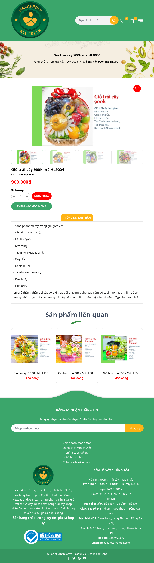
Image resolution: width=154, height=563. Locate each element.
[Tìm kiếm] (114, 20)
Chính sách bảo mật (77, 457)
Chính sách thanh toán (77, 443)
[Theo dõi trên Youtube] (84, 558)
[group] (77, 115)
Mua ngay (41, 196)
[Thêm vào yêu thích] (137, 88)
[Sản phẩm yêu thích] (122, 20)
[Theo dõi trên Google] (79, 558)
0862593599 (116, 538)
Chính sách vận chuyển (77, 447)
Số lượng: (18, 190)
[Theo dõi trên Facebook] (69, 558)
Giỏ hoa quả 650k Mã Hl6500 (122, 373)
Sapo (104, 553)
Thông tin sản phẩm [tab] (77, 217)
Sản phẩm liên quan (77, 314)
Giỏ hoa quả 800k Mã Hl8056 (32, 373)
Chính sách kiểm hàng (77, 462)
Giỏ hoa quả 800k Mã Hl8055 (77, 373)
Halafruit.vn (79, 553)
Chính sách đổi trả (77, 452)
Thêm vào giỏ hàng (32, 206)
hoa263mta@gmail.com (115, 542)
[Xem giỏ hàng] (131, 20)
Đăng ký (134, 428)
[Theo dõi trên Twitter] (74, 558)
